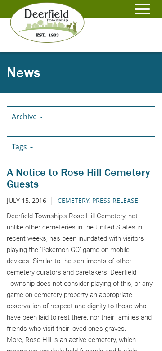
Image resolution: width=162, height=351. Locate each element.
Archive (25, 117)
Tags (20, 147)
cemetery (73, 200)
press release (115, 200)
